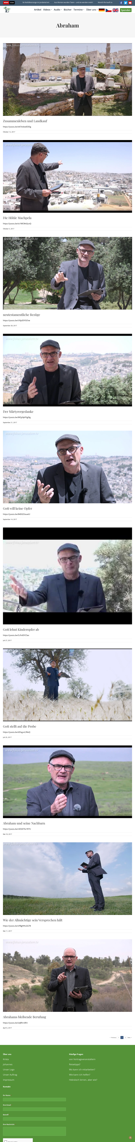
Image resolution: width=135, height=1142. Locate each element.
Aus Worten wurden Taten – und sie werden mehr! (30, 2)
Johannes (7, 1064)
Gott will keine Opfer (17, 508)
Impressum (8, 1079)
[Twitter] (125, 2)
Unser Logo (8, 1069)
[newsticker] (9, 2)
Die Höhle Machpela (17, 218)
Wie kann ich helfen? (79, 1074)
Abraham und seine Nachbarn (24, 823)
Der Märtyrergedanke (18, 411)
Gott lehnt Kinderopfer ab (21, 629)
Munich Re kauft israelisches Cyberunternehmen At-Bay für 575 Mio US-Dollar (84, 2)
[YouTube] (130, 2)
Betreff (6, 1115)
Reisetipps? (74, 1064)
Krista (6, 1059)
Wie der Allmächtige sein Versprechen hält (32, 920)
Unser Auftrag (10, 1074)
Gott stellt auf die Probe (19, 726)
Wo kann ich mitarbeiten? (82, 1069)
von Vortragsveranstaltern (82, 1059)
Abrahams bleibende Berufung (24, 1017)
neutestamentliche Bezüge (21, 314)
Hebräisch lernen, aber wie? (83, 1079)
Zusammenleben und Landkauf (25, 121)
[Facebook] (121, 2)
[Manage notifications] (130, 1137)
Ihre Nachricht (9, 1124)
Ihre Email (7, 1105)
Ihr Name (7, 1095)
